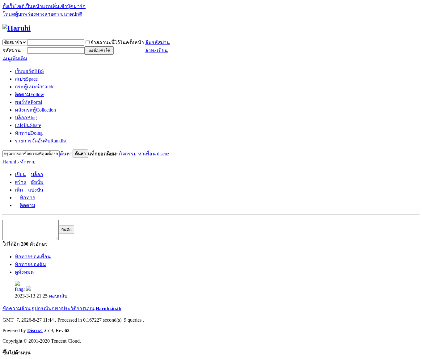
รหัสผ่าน (11, 50)
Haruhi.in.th (108, 308)
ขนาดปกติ (71, 14)
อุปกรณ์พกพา (46, 308)
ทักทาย (29, 133)
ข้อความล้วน (16, 308)
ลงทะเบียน (156, 50)
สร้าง (20, 182)
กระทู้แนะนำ (34, 86)
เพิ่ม (19, 189)
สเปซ (26, 79)
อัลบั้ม (37, 182)
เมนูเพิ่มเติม (14, 58)
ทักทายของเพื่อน (33, 256)
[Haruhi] (16, 28)
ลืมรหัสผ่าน (157, 42)
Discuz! (35, 330)
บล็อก (26, 117)
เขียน (20, 174)
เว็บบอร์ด (29, 71)
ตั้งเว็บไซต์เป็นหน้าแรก (26, 6)
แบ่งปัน (28, 125)
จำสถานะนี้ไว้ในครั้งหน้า (117, 42)
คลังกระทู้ (35, 109)
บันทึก (66, 229)
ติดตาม (29, 94)
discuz (163, 153)
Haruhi (9, 161)
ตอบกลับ (58, 295)
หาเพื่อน (147, 153)
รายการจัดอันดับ (40, 140)
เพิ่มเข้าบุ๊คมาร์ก (68, 6)
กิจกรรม (128, 153)
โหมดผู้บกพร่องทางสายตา (30, 14)
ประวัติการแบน (78, 308)
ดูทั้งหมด (24, 272)
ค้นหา (66, 153)
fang (19, 289)
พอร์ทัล (28, 102)
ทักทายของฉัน (30, 264)
